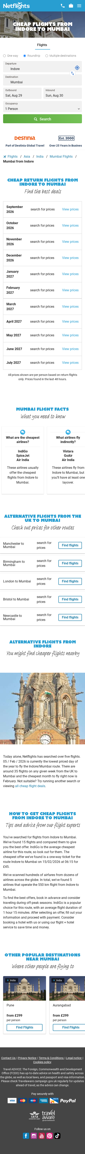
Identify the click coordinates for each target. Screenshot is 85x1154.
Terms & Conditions (51, 1058)
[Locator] (77, 67)
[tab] (42, 45)
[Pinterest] (49, 1136)
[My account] (71, 5)
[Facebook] (26, 1136)
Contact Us (8, 1058)
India (40, 156)
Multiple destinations (63, 55)
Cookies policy (42, 1062)
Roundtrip (33, 55)
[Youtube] (42, 1136)
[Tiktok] (57, 1136)
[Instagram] (34, 1136)
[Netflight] (16, 5)
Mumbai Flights (61, 156)
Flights (12, 156)
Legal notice (74, 1058)
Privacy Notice (27, 1058)
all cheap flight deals (30, 786)
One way (12, 55)
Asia (27, 156)
